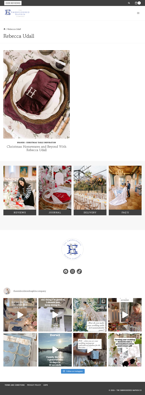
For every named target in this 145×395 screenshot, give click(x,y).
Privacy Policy (34, 385)
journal (55, 212)
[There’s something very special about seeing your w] (90, 350)
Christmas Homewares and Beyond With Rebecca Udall (36, 148)
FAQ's (125, 212)
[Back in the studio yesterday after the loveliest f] (55, 350)
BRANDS (21, 142)
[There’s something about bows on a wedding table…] (20, 315)
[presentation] (36, 94)
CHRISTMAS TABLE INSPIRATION (41, 142)
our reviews (13, 3)
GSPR (45, 385)
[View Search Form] (129, 3)
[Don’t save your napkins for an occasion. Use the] (125, 315)
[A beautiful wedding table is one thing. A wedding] (90, 315)
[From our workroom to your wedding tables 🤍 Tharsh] (20, 350)
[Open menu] (138, 13)
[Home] (4, 29)
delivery (90, 212)
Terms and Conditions (15, 385)
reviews (20, 212)
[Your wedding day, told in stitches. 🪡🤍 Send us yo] (125, 350)
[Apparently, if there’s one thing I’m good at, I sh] (55, 315)
